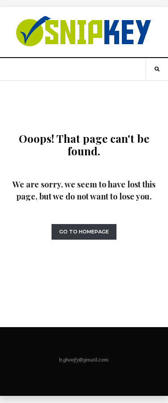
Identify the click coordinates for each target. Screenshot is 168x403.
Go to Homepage (84, 232)
